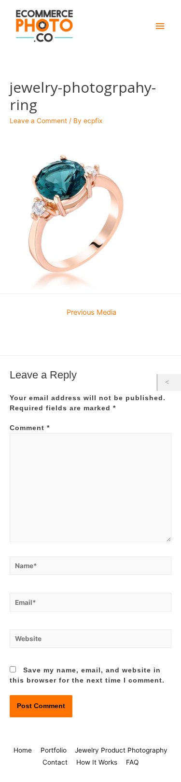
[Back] (169, 383)
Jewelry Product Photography (121, 750)
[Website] (90, 640)
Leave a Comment (38, 121)
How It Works (96, 762)
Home (23, 750)
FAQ (132, 762)
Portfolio (54, 750)
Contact (55, 762)
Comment (30, 428)
